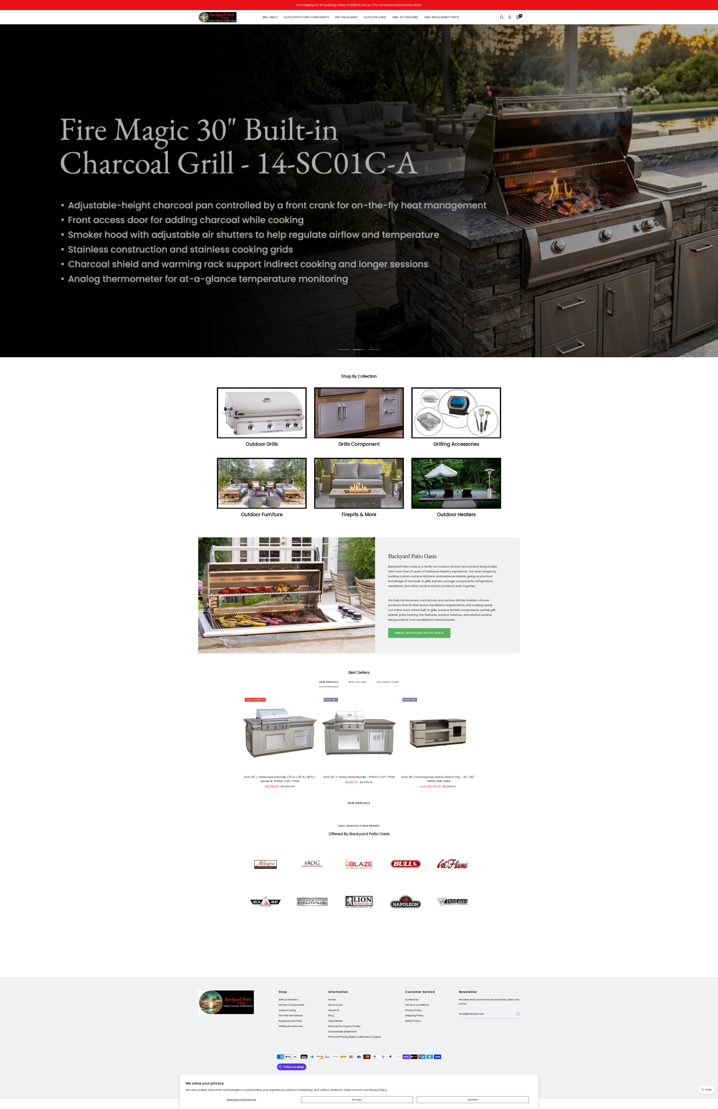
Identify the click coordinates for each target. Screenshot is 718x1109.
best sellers (358, 682)
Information (338, 992)
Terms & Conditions (417, 1005)
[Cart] (518, 17)
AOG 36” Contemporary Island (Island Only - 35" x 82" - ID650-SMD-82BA (438, 779)
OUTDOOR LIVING (374, 17)
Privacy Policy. (378, 1090)
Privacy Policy (413, 1010)
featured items (388, 682)
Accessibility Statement (342, 1031)
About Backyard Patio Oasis (419, 633)
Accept (357, 1100)
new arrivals (329, 682)
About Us (333, 1010)
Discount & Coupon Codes (344, 1026)
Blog (331, 1015)
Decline (473, 1100)
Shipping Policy (414, 1015)
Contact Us (411, 999)
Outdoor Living (287, 1010)
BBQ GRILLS (270, 17)
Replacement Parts (290, 1021)
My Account (335, 1005)
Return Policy (413, 1021)
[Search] (502, 17)
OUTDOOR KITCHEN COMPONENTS (306, 17)
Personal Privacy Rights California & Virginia (354, 1037)
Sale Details (335, 1021)
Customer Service (420, 992)
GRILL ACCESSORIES (405, 17)
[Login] (509, 17)
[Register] (518, 1014)
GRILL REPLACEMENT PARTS (441, 17)
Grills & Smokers (288, 999)
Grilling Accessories (291, 1026)
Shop (283, 992)
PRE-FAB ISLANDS (346, 17)
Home (332, 999)
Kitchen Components (291, 1005)
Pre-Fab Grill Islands (291, 1015)
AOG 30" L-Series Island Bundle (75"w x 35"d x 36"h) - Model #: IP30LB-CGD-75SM (280, 779)
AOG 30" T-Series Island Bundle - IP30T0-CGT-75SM (359, 777)
